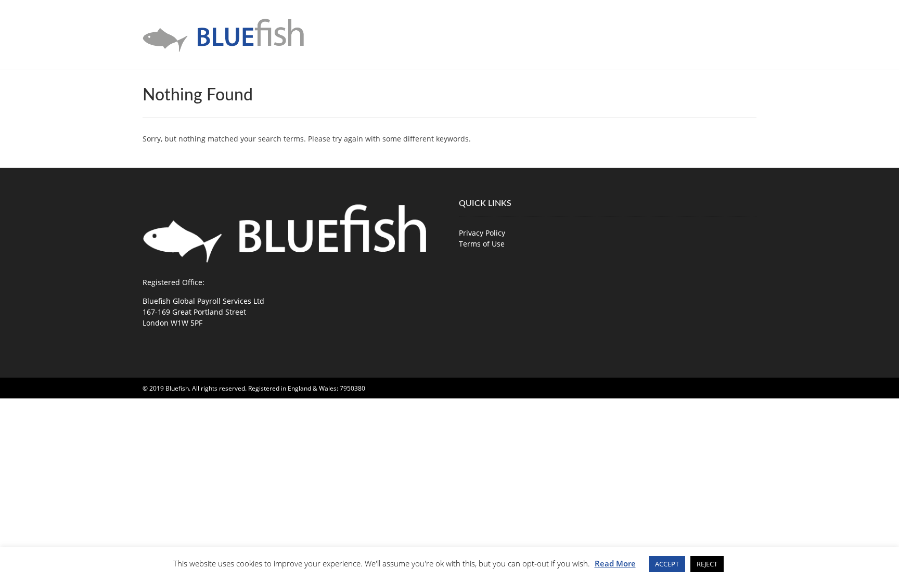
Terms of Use (482, 244)
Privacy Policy (482, 233)
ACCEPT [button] (667, 564)
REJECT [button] (707, 564)
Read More (615, 563)
